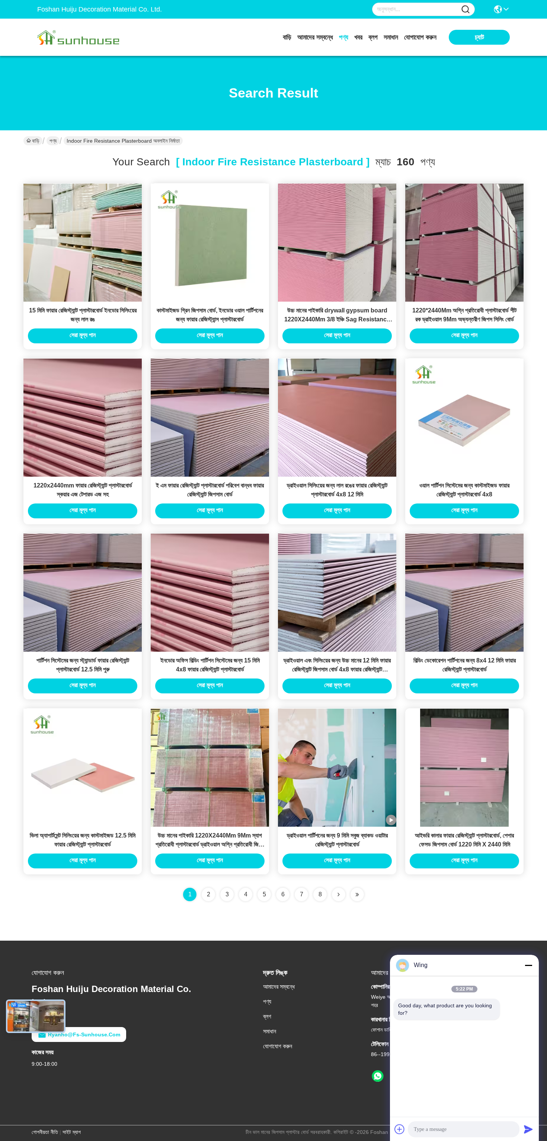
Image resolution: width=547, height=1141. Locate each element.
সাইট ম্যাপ (72, 1132)
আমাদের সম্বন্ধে (315, 37)
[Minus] (528, 965)
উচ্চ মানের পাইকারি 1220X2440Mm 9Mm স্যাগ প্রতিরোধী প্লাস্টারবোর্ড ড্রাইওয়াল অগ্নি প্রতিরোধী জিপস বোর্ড (210, 844)
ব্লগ (373, 37)
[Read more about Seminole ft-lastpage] (357, 894)
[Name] (465, 9)
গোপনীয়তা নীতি (45, 1132)
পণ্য (343, 37)
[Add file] (399, 1129)
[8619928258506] (377, 1076)
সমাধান (391, 37)
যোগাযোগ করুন (420, 37)
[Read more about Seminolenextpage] (338, 894)
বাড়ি (287, 37)
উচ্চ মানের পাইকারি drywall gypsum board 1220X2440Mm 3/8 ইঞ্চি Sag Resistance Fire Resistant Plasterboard (337, 319)
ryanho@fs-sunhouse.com (84, 1034)
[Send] (528, 1129)
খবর (358, 37)
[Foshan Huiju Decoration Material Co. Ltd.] (78, 37)
